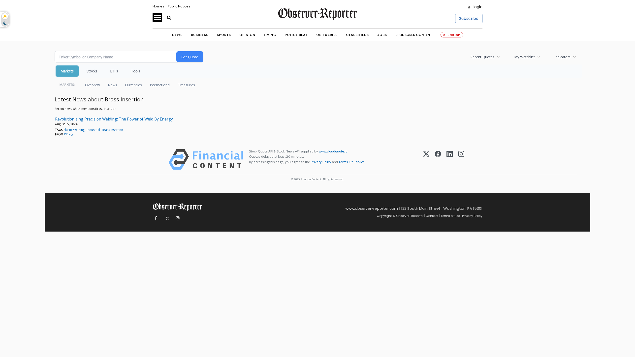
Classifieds (357, 34)
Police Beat (296, 34)
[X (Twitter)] (426, 159)
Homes (158, 6)
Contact (432, 216)
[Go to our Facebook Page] (156, 218)
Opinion (247, 34)
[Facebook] (438, 159)
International (160, 85)
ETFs (114, 71)
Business (199, 34)
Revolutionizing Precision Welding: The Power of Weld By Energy (114, 119)
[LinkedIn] (449, 159)
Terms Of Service (352, 162)
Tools (135, 71)
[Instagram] (461, 159)
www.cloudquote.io (333, 151)
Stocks (92, 71)
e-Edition (451, 34)
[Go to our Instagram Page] (177, 218)
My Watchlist (524, 57)
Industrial (93, 130)
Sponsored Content (413, 34)
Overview (92, 85)
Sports (224, 34)
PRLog (68, 134)
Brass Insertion (112, 130)
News (177, 34)
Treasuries (186, 85)
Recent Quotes (482, 57)
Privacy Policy (321, 162)
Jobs (382, 34)
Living (270, 34)
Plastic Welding (74, 130)
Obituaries (327, 34)
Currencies (133, 85)
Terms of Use (450, 216)
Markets (67, 71)
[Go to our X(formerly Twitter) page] (166, 218)
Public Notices (179, 6)
